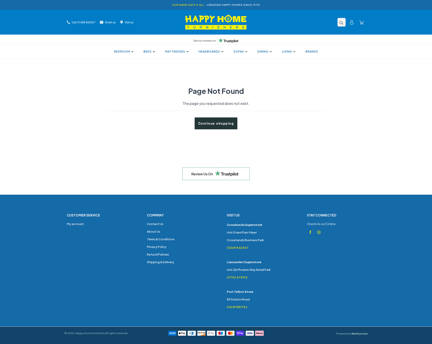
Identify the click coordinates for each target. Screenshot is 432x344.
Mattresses (175, 51)
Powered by (352, 333)
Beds (148, 51)
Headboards (209, 51)
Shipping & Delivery (160, 262)
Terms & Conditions (161, 239)
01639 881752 (237, 307)
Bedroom (122, 51)
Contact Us (155, 224)
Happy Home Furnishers (90, 333)
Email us (110, 22)
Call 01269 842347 (83, 22)
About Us (153, 231)
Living (287, 51)
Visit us (129, 22)
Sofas (239, 51)
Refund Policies (158, 254)
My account (75, 224)
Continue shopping (216, 123)
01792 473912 (237, 277)
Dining (262, 51)
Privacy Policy (156, 247)
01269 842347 (237, 247)
